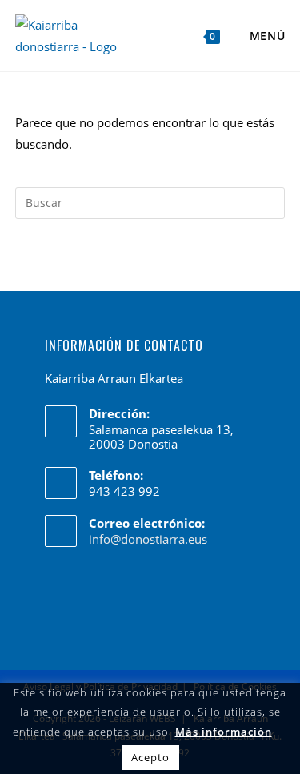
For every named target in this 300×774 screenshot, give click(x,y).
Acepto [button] (150, 757)
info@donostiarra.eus (148, 539)
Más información (223, 731)
